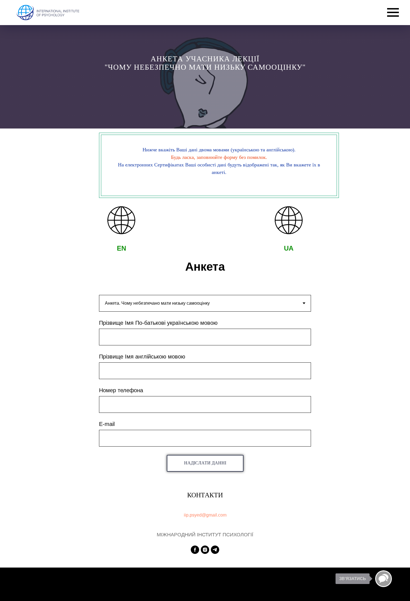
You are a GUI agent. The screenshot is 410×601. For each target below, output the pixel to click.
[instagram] (205, 550)
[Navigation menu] (393, 12)
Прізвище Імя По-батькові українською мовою (158, 323)
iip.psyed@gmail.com (205, 515)
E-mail (107, 424)
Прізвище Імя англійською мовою (142, 356)
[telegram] (215, 550)
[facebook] (195, 550)
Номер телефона (121, 390)
